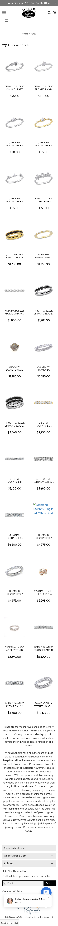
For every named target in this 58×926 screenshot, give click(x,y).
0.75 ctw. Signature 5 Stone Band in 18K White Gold (14, 536)
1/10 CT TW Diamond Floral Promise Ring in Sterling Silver (14, 144)
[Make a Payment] (6, 20)
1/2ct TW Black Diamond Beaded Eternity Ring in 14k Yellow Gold (14, 256)
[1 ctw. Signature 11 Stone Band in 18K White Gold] (43, 627)
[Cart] (54, 12)
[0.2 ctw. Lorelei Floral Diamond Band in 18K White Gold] (14, 290)
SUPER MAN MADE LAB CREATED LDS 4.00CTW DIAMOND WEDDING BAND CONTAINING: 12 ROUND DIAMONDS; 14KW (14, 648)
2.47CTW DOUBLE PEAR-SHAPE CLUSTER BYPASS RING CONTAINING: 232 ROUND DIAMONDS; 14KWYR (43, 592)
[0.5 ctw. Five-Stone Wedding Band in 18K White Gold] (43, 459)
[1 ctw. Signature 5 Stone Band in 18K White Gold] (14, 683)
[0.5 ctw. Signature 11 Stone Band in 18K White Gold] (14, 459)
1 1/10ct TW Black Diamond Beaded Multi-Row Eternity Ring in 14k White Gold (15, 424)
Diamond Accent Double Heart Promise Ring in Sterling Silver (14, 88)
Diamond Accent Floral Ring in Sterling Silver (43, 200)
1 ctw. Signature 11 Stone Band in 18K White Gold (43, 648)
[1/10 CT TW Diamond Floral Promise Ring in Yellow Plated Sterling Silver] (43, 122)
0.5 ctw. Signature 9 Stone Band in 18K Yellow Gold (43, 424)
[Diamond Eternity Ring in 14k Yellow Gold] (43, 234)
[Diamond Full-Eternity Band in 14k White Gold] (43, 683)
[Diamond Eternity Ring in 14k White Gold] (43, 515)
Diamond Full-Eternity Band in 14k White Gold (43, 705)
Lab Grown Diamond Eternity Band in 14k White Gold (43, 368)
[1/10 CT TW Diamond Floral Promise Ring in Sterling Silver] (14, 122)
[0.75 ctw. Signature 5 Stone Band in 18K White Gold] (14, 515)
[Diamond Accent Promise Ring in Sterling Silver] (43, 66)
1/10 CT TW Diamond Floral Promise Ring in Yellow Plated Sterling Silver (43, 144)
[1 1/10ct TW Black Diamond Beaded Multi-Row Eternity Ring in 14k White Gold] (14, 402)
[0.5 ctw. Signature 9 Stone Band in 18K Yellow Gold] (43, 402)
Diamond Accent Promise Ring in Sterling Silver (43, 88)
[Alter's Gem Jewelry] (4, 12)
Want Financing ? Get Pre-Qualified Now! (29, 3)
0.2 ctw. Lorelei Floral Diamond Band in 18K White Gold (14, 312)
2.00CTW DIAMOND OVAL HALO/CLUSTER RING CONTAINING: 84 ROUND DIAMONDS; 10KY (14, 368)
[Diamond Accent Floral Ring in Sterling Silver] (43, 178)
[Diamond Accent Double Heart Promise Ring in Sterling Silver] (14, 66)
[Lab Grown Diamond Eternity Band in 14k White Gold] (43, 346)
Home (25, 33)
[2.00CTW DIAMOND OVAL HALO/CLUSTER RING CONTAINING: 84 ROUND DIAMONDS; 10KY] (14, 346)
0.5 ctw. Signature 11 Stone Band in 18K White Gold (14, 480)
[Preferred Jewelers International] (29, 909)
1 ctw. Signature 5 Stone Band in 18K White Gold (14, 705)
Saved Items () (9, 922)
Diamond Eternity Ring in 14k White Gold (44, 536)
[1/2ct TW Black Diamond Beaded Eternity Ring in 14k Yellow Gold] (14, 234)
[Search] (49, 12)
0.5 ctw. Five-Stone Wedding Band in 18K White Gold (43, 480)
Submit (49, 883)
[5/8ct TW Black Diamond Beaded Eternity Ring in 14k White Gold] (43, 290)
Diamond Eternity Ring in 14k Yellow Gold (43, 256)
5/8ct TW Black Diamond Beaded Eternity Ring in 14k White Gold (43, 312)
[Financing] (55, 3)
